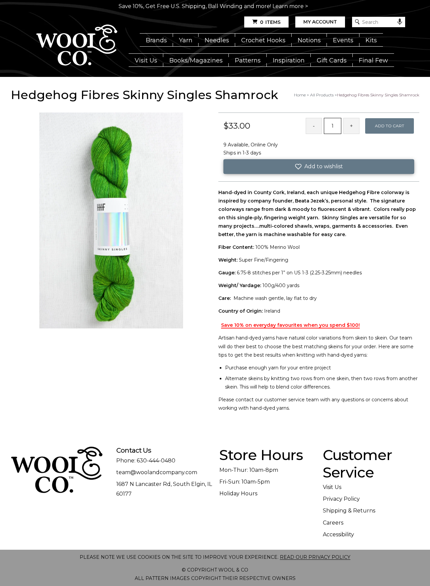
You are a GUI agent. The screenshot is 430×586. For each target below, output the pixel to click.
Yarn (185, 40)
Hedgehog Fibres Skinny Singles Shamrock (378, 94)
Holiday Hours (238, 493)
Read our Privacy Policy (315, 557)
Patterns (248, 60)
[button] (318, 166)
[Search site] (357, 22)
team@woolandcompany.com (156, 472)
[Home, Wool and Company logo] (77, 45)
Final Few (373, 60)
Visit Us (146, 60)
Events (343, 40)
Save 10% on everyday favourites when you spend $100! (290, 325)
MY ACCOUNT (320, 22)
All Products (322, 94)
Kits (371, 40)
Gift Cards (332, 60)
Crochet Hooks (263, 40)
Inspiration (289, 60)
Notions (309, 40)
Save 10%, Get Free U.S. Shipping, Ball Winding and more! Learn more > (213, 6)
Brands (156, 40)
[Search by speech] (400, 22)
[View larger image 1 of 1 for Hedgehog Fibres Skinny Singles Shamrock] (111, 220)
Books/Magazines (196, 60)
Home (300, 94)
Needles (217, 40)
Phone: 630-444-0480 (145, 460)
